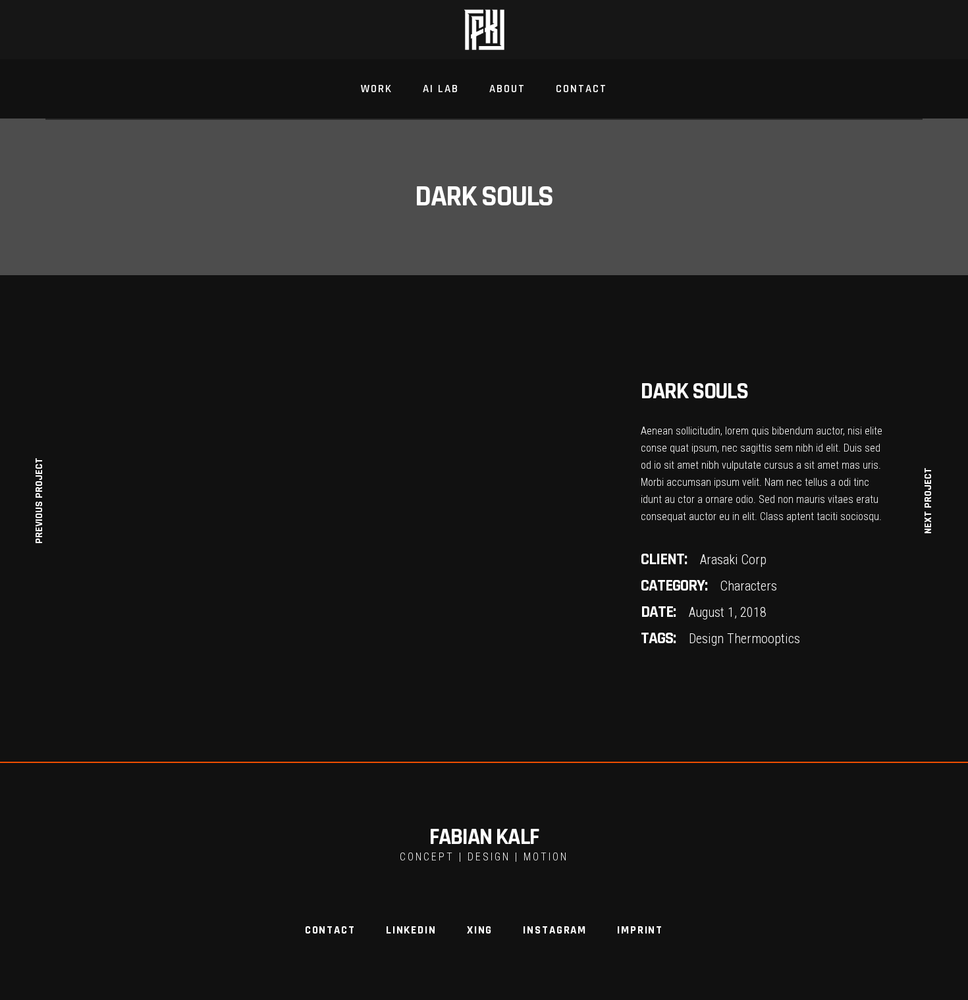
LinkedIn (411, 930)
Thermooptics (763, 638)
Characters (748, 586)
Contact (330, 930)
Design (706, 638)
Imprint (640, 930)
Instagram (555, 930)
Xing (480, 930)
